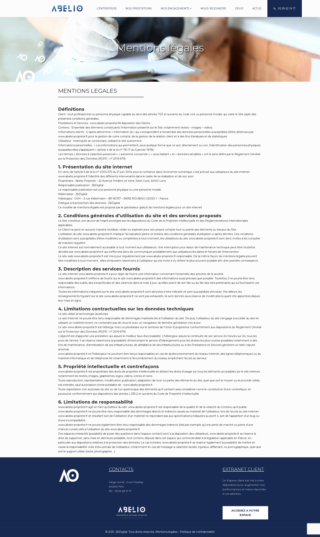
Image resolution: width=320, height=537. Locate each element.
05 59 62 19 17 (287, 8)
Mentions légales (166, 531)
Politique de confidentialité (197, 531)
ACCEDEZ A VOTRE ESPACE (245, 513)
